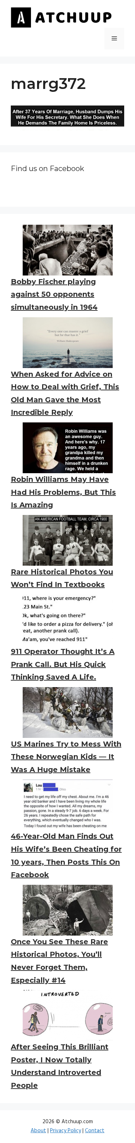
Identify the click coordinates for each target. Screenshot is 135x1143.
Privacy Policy (65, 1130)
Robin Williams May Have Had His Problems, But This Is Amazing (63, 492)
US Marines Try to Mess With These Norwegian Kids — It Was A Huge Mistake (66, 757)
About (38, 1130)
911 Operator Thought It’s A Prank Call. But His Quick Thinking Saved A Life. (62, 664)
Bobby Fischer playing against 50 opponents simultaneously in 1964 (54, 294)
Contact (94, 1130)
